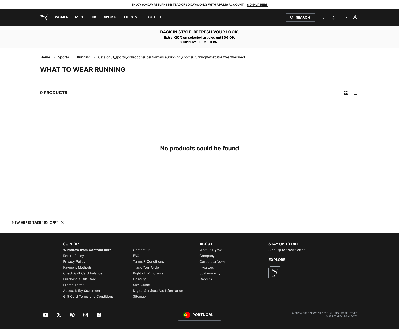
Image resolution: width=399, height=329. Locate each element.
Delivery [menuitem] (139, 279)
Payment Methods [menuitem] (77, 267)
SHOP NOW (188, 42)
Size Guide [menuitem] (141, 285)
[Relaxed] (354, 92)
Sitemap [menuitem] (139, 296)
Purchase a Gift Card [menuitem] (79, 279)
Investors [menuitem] (207, 267)
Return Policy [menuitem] (73, 256)
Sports (63, 57)
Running (83, 57)
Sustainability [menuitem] (210, 273)
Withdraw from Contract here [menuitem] (87, 250)
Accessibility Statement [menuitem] (81, 290)
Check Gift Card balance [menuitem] (82, 273)
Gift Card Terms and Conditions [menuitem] (88, 296)
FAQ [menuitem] (136, 256)
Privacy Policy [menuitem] (74, 261)
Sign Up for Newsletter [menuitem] (286, 250)
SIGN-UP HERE (257, 4)
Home (45, 57)
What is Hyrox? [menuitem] (211, 250)
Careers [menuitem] (206, 279)
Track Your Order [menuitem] (146, 267)
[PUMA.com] (43, 17)
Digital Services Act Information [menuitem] (158, 290)
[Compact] (346, 92)
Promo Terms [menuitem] (73, 285)
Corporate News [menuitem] (212, 261)
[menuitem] (62, 17)
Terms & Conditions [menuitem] (148, 261)
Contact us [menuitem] (141, 250)
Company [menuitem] (207, 256)
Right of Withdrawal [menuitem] (148, 273)
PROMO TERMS (208, 42)
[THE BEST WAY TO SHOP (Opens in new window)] (274, 272)
